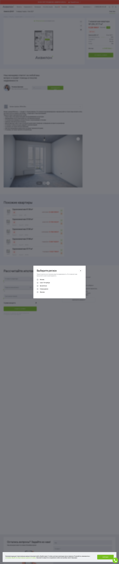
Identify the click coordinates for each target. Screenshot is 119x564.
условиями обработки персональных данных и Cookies (20, 557)
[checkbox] (40, 280)
